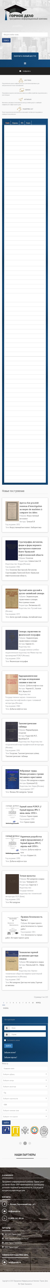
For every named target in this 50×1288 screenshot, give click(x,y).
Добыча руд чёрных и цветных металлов (20, 268)
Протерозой (22, 569)
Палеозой (21, 572)
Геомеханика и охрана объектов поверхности (22, 179)
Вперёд (38, 1003)
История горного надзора (14, 318)
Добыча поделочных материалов (17, 247)
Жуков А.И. (27, 691)
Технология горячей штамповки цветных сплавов (28, 955)
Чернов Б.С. (30, 688)
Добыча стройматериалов (15, 277)
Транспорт (8, 455)
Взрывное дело (10, 157)
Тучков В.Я (31, 521)
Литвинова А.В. (35, 605)
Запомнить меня (13, 1040)
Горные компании (11, 215)
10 (32, 1003)
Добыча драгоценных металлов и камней (20, 234)
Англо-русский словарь (19, 617)
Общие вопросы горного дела (16, 399)
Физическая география (19, 661)
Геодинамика (9, 166)
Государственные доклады (15, 202)
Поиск (6, 40)
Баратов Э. (33, 884)
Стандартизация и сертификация (17, 446)
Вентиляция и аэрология (14, 152)
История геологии (11, 313)
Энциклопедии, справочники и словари (19, 473)
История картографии (13, 345)
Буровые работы (11, 148)
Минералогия (9, 386)
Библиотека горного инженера (16, 139)
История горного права (13, 327)
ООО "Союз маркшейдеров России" (17, 1239)
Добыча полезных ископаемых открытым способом (21, 256)
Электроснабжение (12, 468)
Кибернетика (36, 527)
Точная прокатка (27, 875)
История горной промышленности (17, 331)
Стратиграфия (11, 572)
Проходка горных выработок (16, 441)
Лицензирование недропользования (18, 363)
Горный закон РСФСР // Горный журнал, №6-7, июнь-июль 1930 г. (30, 810)
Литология (32, 569)
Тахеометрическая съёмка (28, 753)
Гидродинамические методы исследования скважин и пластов (29, 679)
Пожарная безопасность (14, 432)
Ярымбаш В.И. (24, 738)
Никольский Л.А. (32, 964)
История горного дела (13, 295)
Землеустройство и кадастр (15, 286)
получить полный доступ (25, 56)
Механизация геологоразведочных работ (21, 377)
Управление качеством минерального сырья (21, 459)
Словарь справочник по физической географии (30, 633)
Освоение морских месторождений (18, 408)
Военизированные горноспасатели (18, 161)
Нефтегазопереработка (13, 390)
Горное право (9, 211)
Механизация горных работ (15, 381)
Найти (6, 1122)
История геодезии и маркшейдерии (18, 309)
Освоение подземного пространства (19, 404)
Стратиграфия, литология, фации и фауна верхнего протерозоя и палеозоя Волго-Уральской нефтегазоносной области (31, 548)
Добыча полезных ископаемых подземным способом (21, 262)
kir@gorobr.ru (27, 71)
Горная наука (9, 197)
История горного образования (16, 322)
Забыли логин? (10, 1052)
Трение (30, 792)
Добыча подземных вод (14, 252)
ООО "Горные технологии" (14, 1244)
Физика (13, 792)
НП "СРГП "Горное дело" (13, 1235)
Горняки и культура (11, 220)
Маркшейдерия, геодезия (14, 368)
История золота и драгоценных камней (20, 340)
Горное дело (9, 304)
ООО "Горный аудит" (12, 1248)
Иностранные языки (27, 602)
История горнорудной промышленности (20, 336)
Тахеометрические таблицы (16, 756)
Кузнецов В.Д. (32, 783)
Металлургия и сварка (13, 372)
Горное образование (12, 206)
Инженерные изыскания (13, 291)
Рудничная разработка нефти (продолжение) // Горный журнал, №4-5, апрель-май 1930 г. (31, 841)
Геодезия (13, 753)
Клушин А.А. (32, 855)
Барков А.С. (30, 643)
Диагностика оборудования (15, 229)
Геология (8, 175)
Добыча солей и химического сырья (18, 273)
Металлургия (21, 792)
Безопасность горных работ (15, 130)
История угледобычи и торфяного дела (20, 354)
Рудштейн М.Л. (31, 735)
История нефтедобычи (13, 349)
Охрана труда (9, 419)
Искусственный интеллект (20, 527)
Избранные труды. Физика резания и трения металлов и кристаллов (32, 774)
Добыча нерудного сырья (14, 238)
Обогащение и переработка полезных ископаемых (24, 395)
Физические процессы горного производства (22, 464)
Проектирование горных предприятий (19, 437)
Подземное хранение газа (14, 428)
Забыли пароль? (10, 1057)
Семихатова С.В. (34, 561)
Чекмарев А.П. (32, 881)
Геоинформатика (11, 170)
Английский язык (35, 617)
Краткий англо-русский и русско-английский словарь (31, 592)
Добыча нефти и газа (12, 243)
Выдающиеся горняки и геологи (17, 300)
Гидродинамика (10, 184)
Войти (8, 1046)
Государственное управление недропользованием (24, 225)
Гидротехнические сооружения (16, 193)
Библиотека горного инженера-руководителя (22, 143)
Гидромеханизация (11, 188)
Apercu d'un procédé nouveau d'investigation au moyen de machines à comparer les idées (31, 507)
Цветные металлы (28, 982)
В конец (5, 1008)
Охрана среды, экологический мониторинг (21, 423)
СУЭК (6, 450)
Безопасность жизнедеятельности (18, 134)
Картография (9, 358)
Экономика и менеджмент (14, 477)
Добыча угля (9, 282)
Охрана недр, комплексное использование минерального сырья (21, 413)
